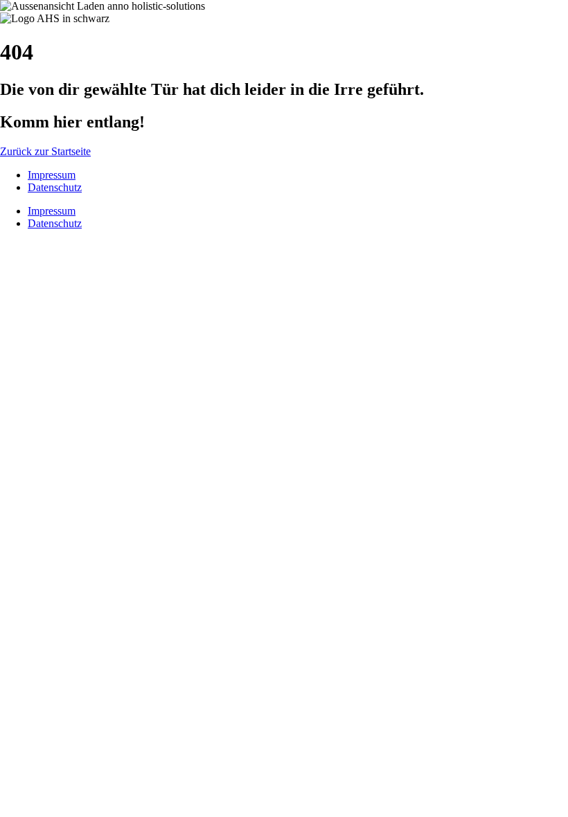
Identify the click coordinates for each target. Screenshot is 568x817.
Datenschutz (55, 187)
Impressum (52, 175)
